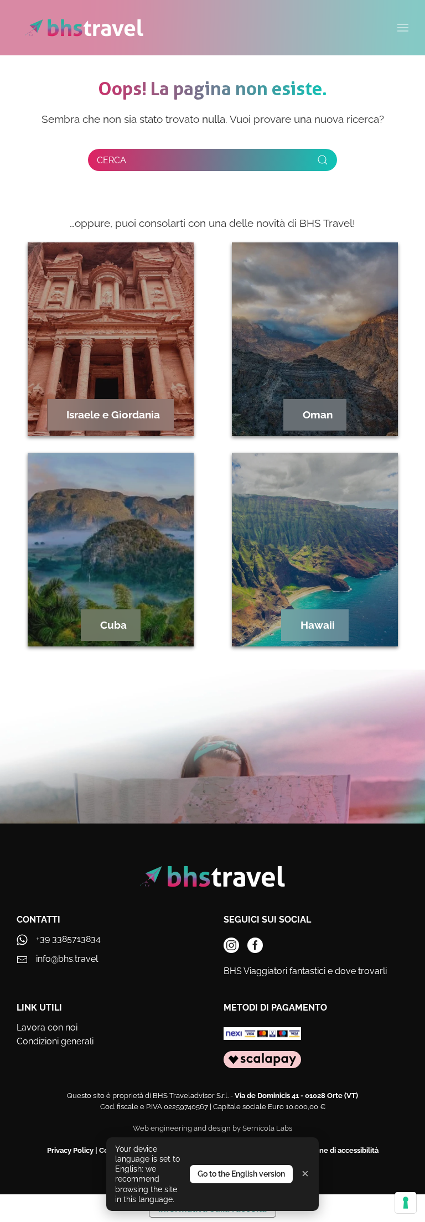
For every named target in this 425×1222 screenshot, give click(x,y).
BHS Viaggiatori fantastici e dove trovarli (305, 971)
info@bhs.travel (67, 959)
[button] (402, 27)
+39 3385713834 (68, 939)
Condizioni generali (55, 1041)
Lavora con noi (47, 1027)
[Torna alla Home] (84, 27)
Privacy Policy (70, 1150)
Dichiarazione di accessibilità (331, 1150)
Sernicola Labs (267, 1128)
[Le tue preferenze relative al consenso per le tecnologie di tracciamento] (405, 1202)
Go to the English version (241, 1173)
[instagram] (231, 945)
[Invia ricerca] (322, 160)
